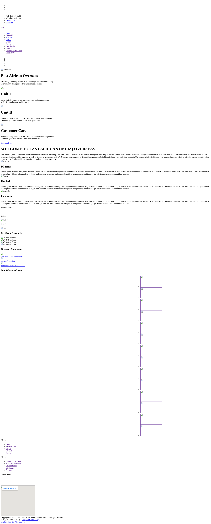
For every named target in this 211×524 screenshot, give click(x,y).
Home (8, 33)
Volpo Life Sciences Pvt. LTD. (13, 266)
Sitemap (9, 470)
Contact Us (10, 53)
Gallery (9, 48)
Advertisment (11, 446)
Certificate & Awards (14, 51)
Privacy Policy (11, 466)
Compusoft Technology (31, 520)
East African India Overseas (11, 256)
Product (9, 37)
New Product (11, 46)
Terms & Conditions (13, 463)
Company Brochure (13, 461)
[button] (4, 143)
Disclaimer (10, 468)
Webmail (9, 22)
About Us (9, 35)
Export (8, 42)
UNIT (8, 40)
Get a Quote (10, 20)
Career (8, 44)
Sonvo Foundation (8, 261)
